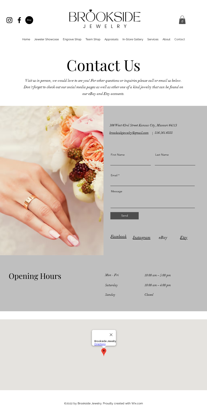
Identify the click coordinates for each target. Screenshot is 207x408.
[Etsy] (29, 20)
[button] (182, 20)
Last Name (162, 154)
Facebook (119, 236)
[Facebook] (19, 20)
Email (114, 175)
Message (116, 191)
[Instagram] (9, 20)
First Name (118, 154)
